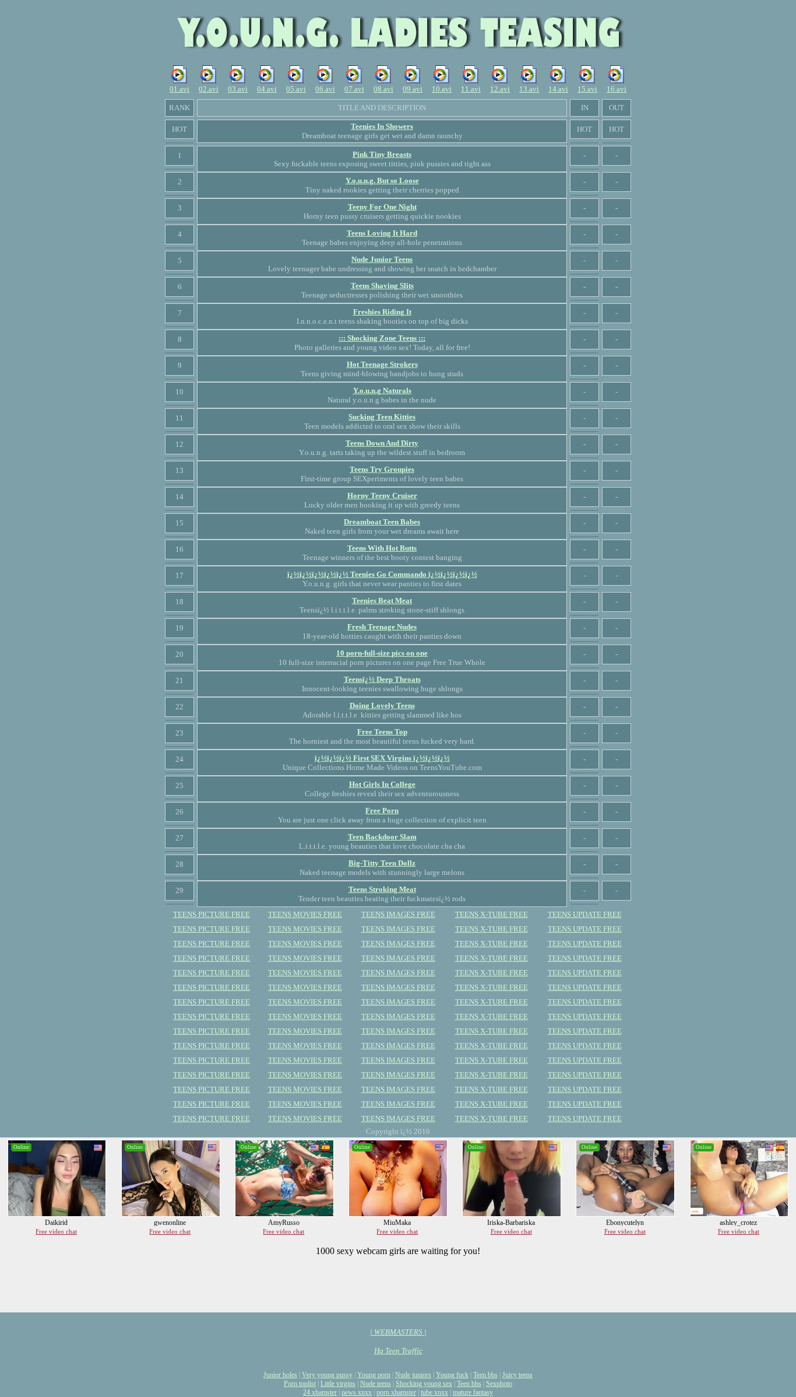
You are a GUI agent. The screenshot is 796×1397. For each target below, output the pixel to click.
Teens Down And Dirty (382, 443)
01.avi (179, 89)
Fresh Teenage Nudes (382, 626)
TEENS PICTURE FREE (211, 914)
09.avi (412, 89)
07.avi (354, 89)
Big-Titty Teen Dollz (381, 863)
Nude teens (375, 1384)
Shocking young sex (424, 1384)
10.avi (442, 89)
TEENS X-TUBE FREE (491, 914)
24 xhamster (320, 1392)
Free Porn (382, 810)
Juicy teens (517, 1375)
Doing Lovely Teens (382, 705)
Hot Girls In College (382, 784)
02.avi (209, 89)
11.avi (471, 89)
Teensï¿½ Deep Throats (382, 679)
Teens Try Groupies (382, 469)
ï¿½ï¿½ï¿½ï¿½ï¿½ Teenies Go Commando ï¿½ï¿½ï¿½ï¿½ (382, 574)
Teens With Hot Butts (382, 548)
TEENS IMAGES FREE (398, 914)
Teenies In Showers (382, 126)
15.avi (587, 89)
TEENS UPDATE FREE (585, 914)
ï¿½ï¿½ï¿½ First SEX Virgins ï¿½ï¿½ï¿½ (382, 758)
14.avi (558, 89)
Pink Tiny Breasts (382, 154)
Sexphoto (499, 1384)
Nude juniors (413, 1375)
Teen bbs (485, 1375)
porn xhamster (396, 1392)
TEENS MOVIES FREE (305, 914)
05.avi (296, 89)
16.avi (616, 89)
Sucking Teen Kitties (381, 416)
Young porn (373, 1375)
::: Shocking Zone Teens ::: (382, 338)
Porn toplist (300, 1384)
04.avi (267, 89)
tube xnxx (434, 1392)
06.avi (325, 89)
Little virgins (337, 1384)
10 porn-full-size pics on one (382, 653)
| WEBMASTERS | (398, 1332)
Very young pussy (327, 1375)
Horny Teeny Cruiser (382, 495)
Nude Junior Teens (382, 259)
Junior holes (280, 1375)
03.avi (238, 89)
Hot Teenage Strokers (382, 364)
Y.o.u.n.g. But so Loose (382, 180)
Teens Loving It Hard (382, 233)
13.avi (529, 89)
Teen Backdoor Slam (382, 836)
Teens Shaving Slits (382, 285)
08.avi (383, 89)
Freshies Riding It (382, 311)
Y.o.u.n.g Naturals (382, 390)
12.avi (500, 89)
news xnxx (356, 1392)
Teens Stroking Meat (382, 889)
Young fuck (452, 1375)
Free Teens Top (382, 731)
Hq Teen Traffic (398, 1350)
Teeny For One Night (382, 206)
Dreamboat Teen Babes (382, 521)
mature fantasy (473, 1392)
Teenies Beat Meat (382, 600)
